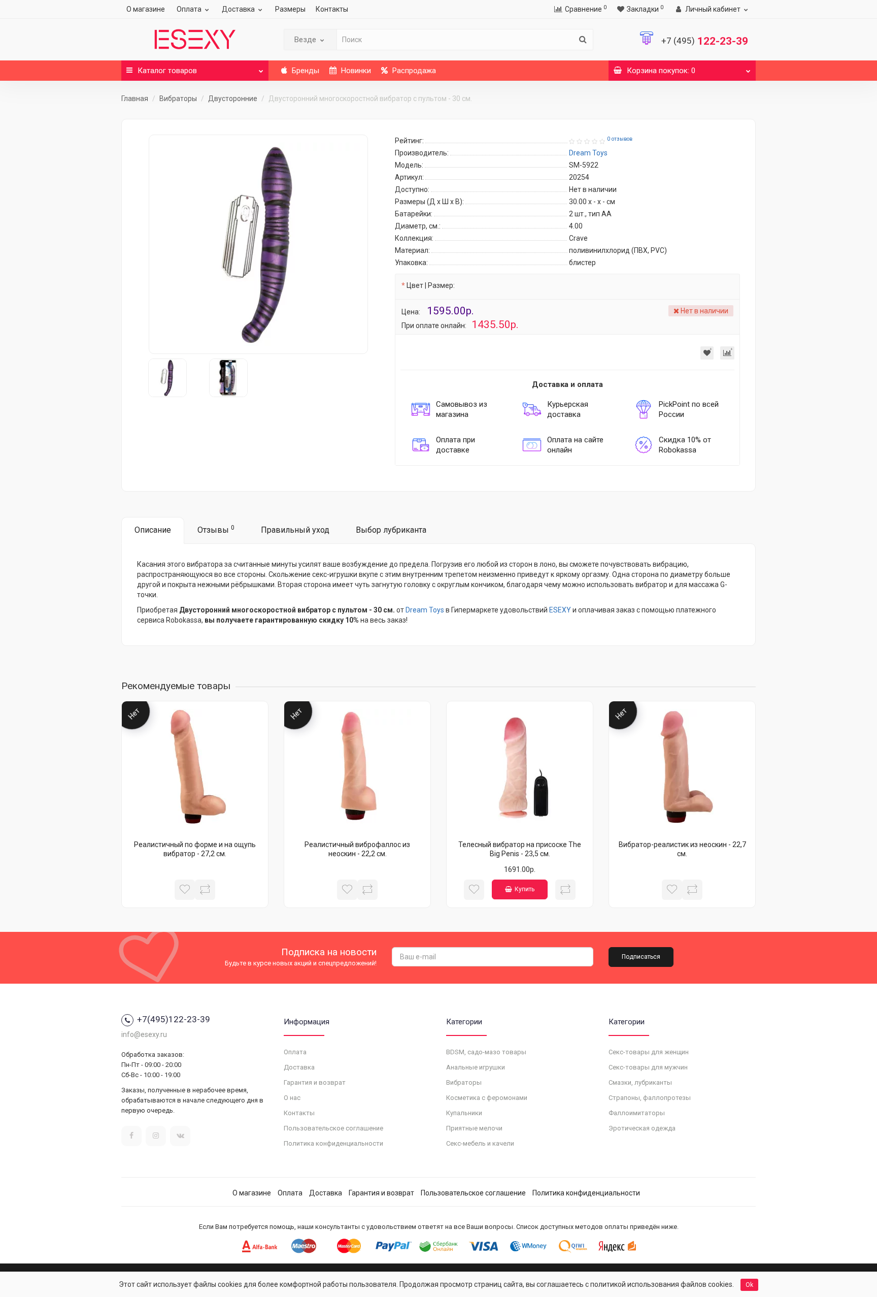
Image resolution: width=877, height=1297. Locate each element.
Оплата (189, 9)
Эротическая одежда (642, 1128)
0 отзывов (619, 139)
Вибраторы (178, 98)
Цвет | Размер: (431, 285)
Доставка (238, 9)
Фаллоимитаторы (637, 1113)
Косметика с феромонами (486, 1097)
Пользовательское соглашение (333, 1128)
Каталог (167, 70)
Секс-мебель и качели (480, 1143)
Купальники (464, 1113)
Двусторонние (232, 98)
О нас (292, 1097)
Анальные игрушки (475, 1067)
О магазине (145, 9)
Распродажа (413, 70)
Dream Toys (425, 610)
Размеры (290, 9)
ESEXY (560, 610)
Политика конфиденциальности (333, 1143)
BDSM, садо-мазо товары (486, 1052)
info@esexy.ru (144, 1034)
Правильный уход (295, 530)
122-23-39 (704, 41)
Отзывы (215, 529)
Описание (152, 530)
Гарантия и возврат (315, 1082)
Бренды (304, 70)
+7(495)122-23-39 (173, 1019)
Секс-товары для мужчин (648, 1067)
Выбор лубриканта (391, 530)
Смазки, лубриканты (640, 1082)
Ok (749, 1284)
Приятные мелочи (474, 1128)
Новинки (355, 70)
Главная (134, 98)
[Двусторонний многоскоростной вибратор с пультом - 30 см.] (258, 244)
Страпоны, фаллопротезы (650, 1097)
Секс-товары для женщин (649, 1052)
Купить (524, 889)
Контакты (332, 9)
